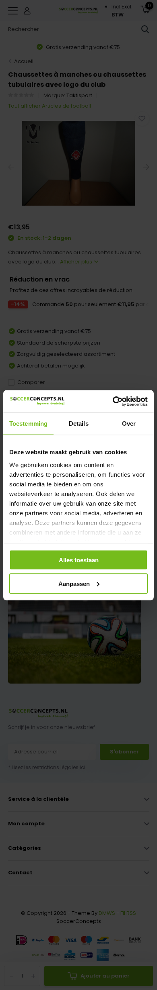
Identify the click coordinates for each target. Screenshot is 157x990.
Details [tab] (79, 423)
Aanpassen (74, 583)
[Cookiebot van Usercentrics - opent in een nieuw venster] (113, 401)
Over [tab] (129, 423)
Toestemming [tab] (28, 423)
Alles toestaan (79, 560)
